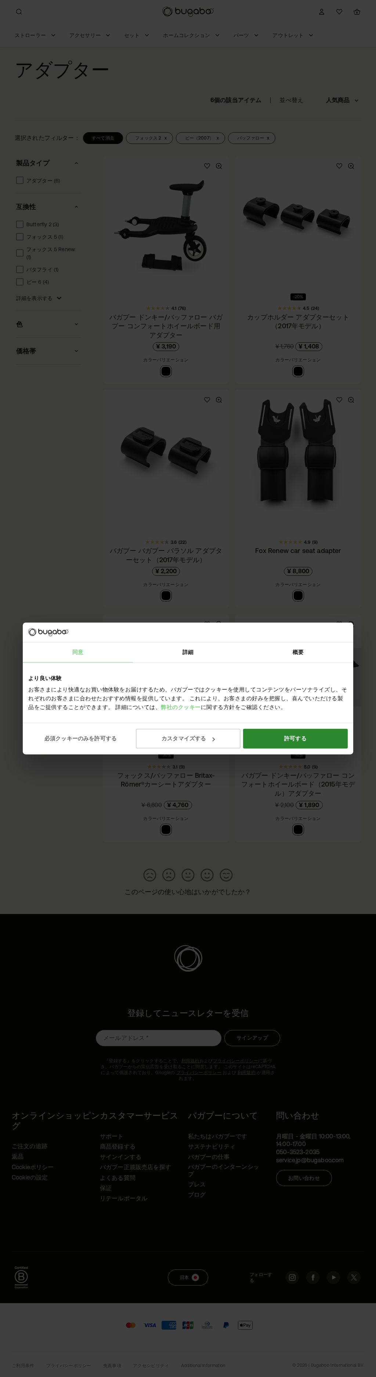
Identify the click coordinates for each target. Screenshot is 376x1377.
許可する (295, 738)
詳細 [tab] (188, 652)
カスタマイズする (184, 738)
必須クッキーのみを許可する (80, 738)
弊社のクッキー (181, 707)
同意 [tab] (77, 652)
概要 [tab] (298, 652)
